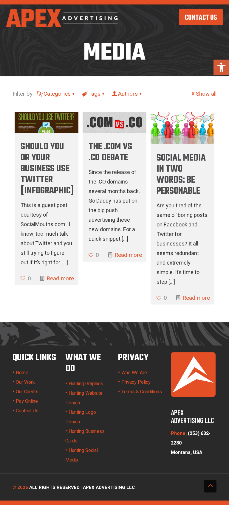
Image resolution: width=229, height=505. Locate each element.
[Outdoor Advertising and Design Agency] (62, 17)
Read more (60, 278)
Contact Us (27, 410)
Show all (206, 94)
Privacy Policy (136, 382)
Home (22, 372)
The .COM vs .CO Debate (110, 152)
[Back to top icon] (210, 486)
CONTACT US (201, 18)
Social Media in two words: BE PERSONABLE (181, 174)
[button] (221, 67)
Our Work (25, 382)
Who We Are (134, 372)
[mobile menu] (219, 18)
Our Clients (27, 391)
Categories (57, 94)
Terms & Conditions (141, 391)
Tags (94, 94)
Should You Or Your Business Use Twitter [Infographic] (47, 168)
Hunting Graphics (86, 383)
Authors (128, 94)
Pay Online (27, 401)
